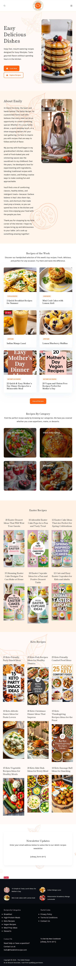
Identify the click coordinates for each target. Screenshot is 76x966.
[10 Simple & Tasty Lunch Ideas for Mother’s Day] (7, 890)
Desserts (7, 931)
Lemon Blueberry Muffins (55, 343)
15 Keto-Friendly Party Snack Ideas (12, 659)
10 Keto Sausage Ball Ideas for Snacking (62, 769)
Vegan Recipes (10, 924)
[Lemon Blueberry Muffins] (55, 322)
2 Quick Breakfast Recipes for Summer (19, 301)
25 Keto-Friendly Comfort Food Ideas (61, 659)
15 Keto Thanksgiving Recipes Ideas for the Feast (62, 715)
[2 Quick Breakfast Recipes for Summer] (20, 279)
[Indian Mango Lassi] (20, 322)
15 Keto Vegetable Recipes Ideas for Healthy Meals (12, 770)
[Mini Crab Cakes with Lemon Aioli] (55, 279)
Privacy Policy (46, 914)
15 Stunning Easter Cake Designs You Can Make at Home (14, 576)
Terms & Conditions (48, 917)
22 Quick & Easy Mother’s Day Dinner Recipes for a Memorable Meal (19, 386)
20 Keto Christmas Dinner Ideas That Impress (36, 714)
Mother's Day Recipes (14, 379)
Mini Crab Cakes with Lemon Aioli (52, 301)
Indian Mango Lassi (16, 343)
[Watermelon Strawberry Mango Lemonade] (42, 898)
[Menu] (71, 6)
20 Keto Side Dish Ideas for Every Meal (37, 769)
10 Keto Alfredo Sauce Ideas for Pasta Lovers (10, 714)
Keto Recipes (9, 921)
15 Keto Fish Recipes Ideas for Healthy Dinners (37, 660)
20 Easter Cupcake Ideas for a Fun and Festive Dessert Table (38, 578)
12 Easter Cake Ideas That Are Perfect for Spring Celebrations (62, 522)
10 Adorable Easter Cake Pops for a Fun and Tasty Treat (38, 522)
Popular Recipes (12, 296)
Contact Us (45, 921)
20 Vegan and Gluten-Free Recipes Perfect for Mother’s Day (54, 386)
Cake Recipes (47, 296)
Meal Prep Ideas (10, 927)
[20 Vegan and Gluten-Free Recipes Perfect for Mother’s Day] (55, 362)
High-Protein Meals (12, 917)
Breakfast (8, 914)
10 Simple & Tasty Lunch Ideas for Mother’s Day (24, 890)
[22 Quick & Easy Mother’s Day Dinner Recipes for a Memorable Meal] (20, 362)
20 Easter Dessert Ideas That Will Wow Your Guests (14, 522)
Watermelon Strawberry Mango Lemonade (58, 897)
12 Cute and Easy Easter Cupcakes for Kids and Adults (62, 576)
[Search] (4, 5)
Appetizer (10, 339)
